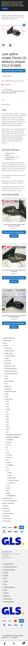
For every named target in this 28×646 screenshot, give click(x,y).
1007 (8, 401)
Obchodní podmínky (9, 587)
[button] (24, 25)
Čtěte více (14, 236)
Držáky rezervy (8, 353)
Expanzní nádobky (10, 355)
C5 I (8, 91)
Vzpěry (7, 394)
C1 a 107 (9, 444)
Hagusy (7, 358)
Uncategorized (7, 521)
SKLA (9, 475)
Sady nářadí (6, 516)
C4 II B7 (9, 462)
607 (8, 432)
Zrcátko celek (5, 17)
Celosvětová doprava (9, 570)
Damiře (15, 637)
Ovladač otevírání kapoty (11, 373)
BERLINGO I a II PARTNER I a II (14, 434)
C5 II (22, 15)
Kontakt (6, 575)
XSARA (8, 493)
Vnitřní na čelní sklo (13, 480)
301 (8, 411)
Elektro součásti (7, 340)
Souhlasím (5, 8)
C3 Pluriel (9, 457)
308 (8, 417)
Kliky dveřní (8, 361)
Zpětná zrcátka (16, 15)
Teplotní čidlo (11, 477)
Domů (4, 15)
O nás (5, 584)
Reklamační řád (8, 599)
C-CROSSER (10, 439)
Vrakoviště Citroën (8, 564)
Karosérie (9, 15)
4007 (8, 419)
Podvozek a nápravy (8, 513)
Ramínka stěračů (9, 381)
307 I (8, 414)
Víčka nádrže (8, 388)
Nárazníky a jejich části (11, 371)
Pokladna (6, 593)
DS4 (8, 490)
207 (8, 406)
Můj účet (6, 581)
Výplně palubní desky (10, 391)
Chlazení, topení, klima (9, 338)
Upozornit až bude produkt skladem (13, 70)
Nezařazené (6, 508)
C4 (7, 460)
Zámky (6, 396)
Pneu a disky (6, 511)
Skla (6, 383)
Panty (6, 376)
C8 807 (8, 488)
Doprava (6, 572)
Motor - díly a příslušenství (10, 500)
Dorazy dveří (8, 348)
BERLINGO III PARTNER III (13, 437)
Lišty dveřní (8, 363)
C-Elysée (9, 442)
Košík (5, 578)
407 (8, 424)
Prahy (6, 378)
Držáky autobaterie (10, 350)
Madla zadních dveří (10, 366)
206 (8, 404)
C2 (7, 447)
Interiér (5, 343)
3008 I (8, 409)
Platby (5, 590)
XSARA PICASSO (11, 495)
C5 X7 (8, 485)
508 (8, 429)
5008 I (8, 427)
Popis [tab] (3, 100)
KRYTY (10, 472)
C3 (7, 450)
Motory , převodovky (8, 503)
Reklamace (7, 596)
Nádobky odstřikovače (11, 368)
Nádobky (5, 506)
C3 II (8, 452)
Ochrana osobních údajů (10, 567)
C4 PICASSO (10, 465)
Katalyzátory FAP (7, 498)
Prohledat (14, 643)
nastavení (22, 6)
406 (8, 422)
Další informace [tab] (6, 104)
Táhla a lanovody (7, 518)
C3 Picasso (9, 455)
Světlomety (8, 386)
